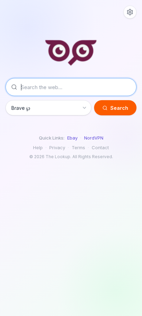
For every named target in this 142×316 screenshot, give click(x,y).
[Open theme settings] (129, 12)
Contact (100, 147)
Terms (78, 147)
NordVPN (93, 138)
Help (38, 147)
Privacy (57, 147)
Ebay (72, 138)
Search (119, 108)
